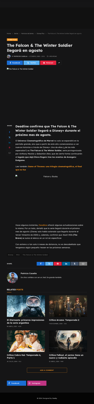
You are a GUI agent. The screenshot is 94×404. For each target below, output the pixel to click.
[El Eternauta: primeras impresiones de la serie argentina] (26, 306)
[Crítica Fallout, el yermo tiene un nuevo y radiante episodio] (68, 341)
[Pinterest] (9, 147)
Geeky (54, 398)
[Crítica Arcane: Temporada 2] (68, 306)
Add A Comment (47, 370)
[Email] (9, 152)
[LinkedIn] (9, 142)
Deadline (43, 225)
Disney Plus (12, 39)
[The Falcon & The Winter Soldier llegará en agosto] (47, 94)
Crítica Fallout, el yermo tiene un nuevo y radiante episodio (66, 356)
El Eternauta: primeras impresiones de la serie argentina (25, 321)
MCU (18, 255)
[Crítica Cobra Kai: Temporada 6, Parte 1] (26, 341)
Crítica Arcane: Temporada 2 (64, 320)
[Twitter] (9, 137)
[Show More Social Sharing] (59, 63)
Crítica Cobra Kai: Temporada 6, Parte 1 (24, 356)
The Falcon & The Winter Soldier (35, 255)
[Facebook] (9, 132)
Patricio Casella (20, 56)
